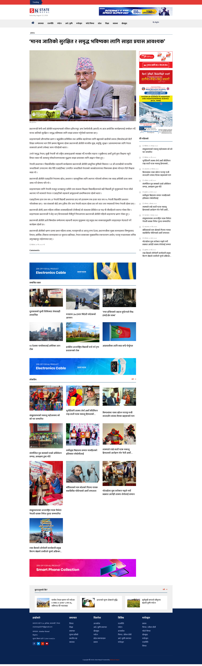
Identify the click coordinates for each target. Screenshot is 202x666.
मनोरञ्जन (79, 23)
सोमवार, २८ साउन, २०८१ (150, 238)
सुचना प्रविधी (73, 634)
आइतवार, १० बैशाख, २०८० (151, 169)
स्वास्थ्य (115, 23)
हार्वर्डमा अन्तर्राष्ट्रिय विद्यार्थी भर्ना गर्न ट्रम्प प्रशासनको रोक (82, 349)
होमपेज (32, 33)
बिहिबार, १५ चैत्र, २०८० (150, 157)
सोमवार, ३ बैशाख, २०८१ (150, 203)
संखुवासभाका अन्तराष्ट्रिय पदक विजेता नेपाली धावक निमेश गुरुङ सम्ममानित (45, 512)
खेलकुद (124, 23)
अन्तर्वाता (97, 623)
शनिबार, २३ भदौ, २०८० (150, 180)
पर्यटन (59, 23)
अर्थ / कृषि (68, 23)
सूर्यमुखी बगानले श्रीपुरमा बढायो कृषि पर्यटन (151, 601)
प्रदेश (99, 23)
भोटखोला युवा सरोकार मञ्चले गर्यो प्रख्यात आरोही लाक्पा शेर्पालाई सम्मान (119, 492)
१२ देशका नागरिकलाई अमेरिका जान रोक (44, 347)
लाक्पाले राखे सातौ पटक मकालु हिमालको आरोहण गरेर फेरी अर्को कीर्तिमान (117, 453)
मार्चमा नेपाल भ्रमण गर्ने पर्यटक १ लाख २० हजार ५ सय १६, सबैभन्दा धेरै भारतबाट (63, 603)
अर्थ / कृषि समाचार (100, 627)
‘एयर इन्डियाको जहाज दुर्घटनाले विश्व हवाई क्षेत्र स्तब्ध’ (118, 313)
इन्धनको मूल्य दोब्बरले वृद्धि (107, 600)
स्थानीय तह (73, 638)
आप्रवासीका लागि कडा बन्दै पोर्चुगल (118, 346)
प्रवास (96, 642)
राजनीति (50, 23)
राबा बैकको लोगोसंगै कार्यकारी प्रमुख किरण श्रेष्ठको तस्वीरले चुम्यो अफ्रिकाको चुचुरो (46, 551)
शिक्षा (107, 23)
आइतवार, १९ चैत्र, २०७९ (150, 226)
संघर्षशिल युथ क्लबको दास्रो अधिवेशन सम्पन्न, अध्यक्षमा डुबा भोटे (45, 455)
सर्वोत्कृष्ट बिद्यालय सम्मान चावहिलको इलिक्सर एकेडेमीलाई (81, 452)
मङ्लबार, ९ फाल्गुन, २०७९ (151, 215)
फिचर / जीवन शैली (125, 634)
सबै (133, 379)
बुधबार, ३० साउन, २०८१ (150, 192)
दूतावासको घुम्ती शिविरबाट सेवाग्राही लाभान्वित (44, 313)
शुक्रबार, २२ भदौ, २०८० (150, 250)
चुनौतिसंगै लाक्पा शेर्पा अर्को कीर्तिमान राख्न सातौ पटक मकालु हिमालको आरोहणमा (82, 414)
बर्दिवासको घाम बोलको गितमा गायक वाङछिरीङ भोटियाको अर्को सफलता (82, 489)
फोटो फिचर (90, 23)
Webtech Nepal (114, 660)
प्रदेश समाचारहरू (100, 638)
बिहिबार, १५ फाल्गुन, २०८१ (151, 146)
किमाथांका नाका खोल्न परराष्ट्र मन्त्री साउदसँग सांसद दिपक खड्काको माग (118, 414)
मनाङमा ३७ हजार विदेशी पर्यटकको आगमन (81, 316)
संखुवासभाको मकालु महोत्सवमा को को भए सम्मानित (44, 417)
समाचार (41, 23)
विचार (71, 623)
